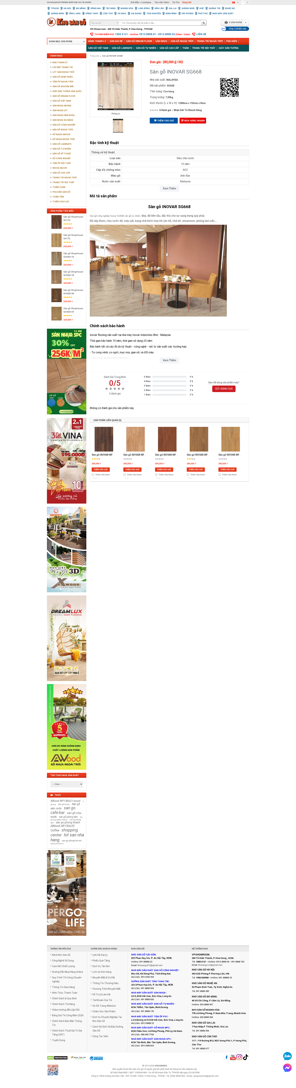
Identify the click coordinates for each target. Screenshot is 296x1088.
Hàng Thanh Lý (97, 41)
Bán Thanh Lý (59, 62)
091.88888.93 (225, 977)
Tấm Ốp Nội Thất (61, 163)
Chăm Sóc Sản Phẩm (104, 1011)
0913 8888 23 (147, 1023)
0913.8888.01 (147, 34)
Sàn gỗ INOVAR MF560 (135, 454)
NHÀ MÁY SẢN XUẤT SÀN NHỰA (148, 992)
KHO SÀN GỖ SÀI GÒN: (143, 954)
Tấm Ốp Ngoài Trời (62, 82)
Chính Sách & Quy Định (64, 998)
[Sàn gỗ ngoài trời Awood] (66, 771)
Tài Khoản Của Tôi (102, 1000)
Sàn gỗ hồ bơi (64, 804)
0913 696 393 (147, 977)
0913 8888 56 (222, 962)
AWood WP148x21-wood (65, 800)
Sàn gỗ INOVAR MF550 (230, 454)
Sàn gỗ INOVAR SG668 (112, 56)
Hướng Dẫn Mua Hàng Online (67, 971)
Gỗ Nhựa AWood (61, 134)
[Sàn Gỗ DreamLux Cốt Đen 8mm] (66, 683)
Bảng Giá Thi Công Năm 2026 (68, 1015)
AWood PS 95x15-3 (57, 844)
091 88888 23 (145, 962)
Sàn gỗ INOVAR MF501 (104, 454)
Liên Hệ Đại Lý (99, 955)
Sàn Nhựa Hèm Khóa (63, 115)
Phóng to (116, 114)
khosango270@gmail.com (150, 965)
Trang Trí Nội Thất (203, 48)
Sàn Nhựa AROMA (61, 105)
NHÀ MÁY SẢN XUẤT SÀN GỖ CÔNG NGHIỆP (155, 970)
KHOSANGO (161, 1066)
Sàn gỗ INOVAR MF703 (167, 454)
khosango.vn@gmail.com (210, 965)
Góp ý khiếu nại (237, 28)
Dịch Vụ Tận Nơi (101, 966)
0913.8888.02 (166, 34)
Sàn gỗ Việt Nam (98, 48)
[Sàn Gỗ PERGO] (66, 937)
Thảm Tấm (58, 197)
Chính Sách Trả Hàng (63, 1004)
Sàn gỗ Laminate (122, 48)
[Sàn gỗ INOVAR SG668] (118, 132)
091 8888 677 (202, 1048)
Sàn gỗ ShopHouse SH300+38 (73, 292)
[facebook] (227, 1057)
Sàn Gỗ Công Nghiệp (63, 125)
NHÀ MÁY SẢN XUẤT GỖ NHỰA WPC (150, 1027)
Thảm (185, 48)
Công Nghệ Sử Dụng (63, 960)
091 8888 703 (237, 962)
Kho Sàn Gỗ (134, 1069)
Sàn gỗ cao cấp (169, 48)
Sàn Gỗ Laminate (61, 144)
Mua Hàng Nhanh (194, 120)
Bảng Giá (186, 2)
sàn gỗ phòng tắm (68, 816)
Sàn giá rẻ (116, 41)
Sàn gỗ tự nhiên (146, 48)
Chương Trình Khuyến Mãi (106, 988)
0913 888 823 (147, 1045)
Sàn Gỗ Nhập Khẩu (62, 77)
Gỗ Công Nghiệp (61, 158)
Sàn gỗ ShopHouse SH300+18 (73, 273)
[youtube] (233, 1057)
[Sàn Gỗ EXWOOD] (66, 594)
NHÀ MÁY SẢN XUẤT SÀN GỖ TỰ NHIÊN (152, 1004)
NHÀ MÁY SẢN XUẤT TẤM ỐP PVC (149, 1016)
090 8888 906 (206, 1017)
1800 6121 (121, 34)
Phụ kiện (231, 41)
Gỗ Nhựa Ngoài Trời (63, 139)
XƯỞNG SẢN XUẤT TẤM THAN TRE (150, 981)
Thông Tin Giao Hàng (63, 987)
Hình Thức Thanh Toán (64, 992)
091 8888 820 (147, 999)
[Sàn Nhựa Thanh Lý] (66, 417)
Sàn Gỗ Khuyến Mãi (63, 86)
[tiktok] (246, 1057)
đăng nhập (68, 2)
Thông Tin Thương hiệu (105, 983)
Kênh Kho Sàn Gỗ (61, 955)
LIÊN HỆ (201, 34)
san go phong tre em (72, 840)
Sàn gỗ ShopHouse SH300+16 (73, 255)
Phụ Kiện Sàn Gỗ (61, 192)
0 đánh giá (165, 110)
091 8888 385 (202, 991)
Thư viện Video (162, 2)
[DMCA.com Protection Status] (57, 1058)
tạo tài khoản (84, 2)
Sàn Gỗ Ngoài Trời (182, 41)
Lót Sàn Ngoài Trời (63, 72)
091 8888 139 (147, 1011)
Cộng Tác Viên (100, 1036)
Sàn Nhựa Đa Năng (62, 120)
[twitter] (239, 1057)
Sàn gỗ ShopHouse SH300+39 (73, 310)
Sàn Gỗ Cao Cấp (61, 173)
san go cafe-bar (63, 810)
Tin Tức (176, 2)
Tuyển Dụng (58, 1040)
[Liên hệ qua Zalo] (287, 1056)
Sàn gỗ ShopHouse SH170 (73, 218)
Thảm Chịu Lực (60, 201)
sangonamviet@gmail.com (206, 1076)
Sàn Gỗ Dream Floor (139, 41)
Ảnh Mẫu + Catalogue (141, 2)
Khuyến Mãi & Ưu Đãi (103, 977)
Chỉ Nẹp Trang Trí (62, 67)
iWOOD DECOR (59, 168)
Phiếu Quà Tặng (101, 960)
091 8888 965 (147, 988)
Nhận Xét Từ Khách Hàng (188, 110)
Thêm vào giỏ (165, 120)
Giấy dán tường (229, 48)
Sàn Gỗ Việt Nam (61, 101)
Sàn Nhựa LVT (60, 110)
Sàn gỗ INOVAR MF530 (199, 454)
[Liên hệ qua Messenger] (287, 1068)
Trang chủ (94, 56)
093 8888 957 (206, 1004)
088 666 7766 (147, 1034)
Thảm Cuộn (58, 187)
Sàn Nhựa (161, 41)
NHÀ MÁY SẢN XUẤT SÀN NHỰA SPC (151, 1039)
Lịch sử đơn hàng (101, 971)
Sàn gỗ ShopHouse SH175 (73, 237)
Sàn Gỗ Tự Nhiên (61, 149)
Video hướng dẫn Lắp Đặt (66, 1009)
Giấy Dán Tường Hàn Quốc (67, 91)
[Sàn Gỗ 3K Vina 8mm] (66, 505)
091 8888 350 (202, 1031)
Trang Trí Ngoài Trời (210, 41)
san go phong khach (68, 822)
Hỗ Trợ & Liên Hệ (101, 994)
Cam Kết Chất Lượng (63, 966)
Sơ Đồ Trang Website (104, 1005)
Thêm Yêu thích (102, 475)
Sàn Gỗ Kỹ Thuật (61, 153)
